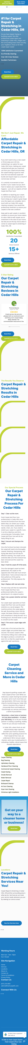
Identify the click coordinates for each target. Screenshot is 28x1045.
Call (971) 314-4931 (11, 76)
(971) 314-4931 (6, 984)
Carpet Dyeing (5, 772)
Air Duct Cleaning (6, 786)
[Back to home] (14, 9)
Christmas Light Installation (10, 792)
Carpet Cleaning (6, 757)
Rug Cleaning (5, 760)
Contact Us (4, 973)
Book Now (7, 72)
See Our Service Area (11, 923)
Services (4, 967)
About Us (4, 971)
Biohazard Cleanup (7, 783)
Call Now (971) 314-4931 (7, 2)
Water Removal (6, 778)
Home (3, 965)
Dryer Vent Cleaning (7, 789)
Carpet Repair (5, 780)
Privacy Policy (5, 977)
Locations (4, 969)
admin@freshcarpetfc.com (10, 986)
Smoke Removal (6, 775)
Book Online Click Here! (21, 2)
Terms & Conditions (7, 975)
